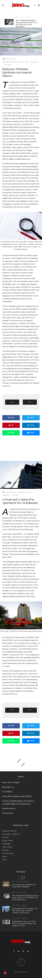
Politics (27, 62)
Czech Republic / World (9, 62)
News (21, 17)
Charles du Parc (10, 59)
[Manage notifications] (5, 973)
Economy (21, 62)
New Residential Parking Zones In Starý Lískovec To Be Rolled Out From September (26, 23)
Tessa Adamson (11, 492)
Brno (17, 17)
